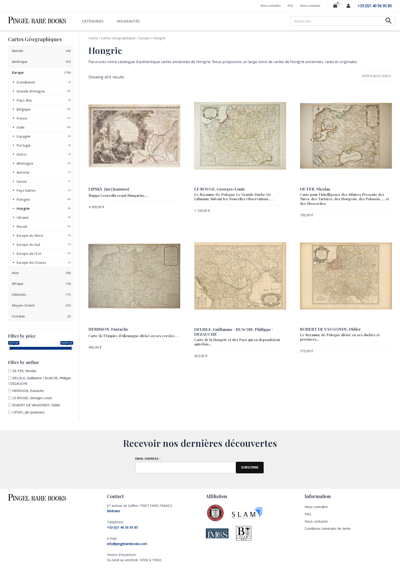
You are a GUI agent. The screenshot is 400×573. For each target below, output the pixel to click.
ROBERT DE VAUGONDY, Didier (36, 405)
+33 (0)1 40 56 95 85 (375, 5)
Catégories (92, 21)
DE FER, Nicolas (24, 371)
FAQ (290, 6)
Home (93, 38)
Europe (144, 38)
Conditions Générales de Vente (328, 528)
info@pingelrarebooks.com (127, 544)
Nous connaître (271, 6)
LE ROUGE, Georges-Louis (32, 398)
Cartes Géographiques (118, 38)
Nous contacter (310, 6)
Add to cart (171, 207)
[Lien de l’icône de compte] (348, 6)
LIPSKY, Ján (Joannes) (28, 412)
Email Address (148, 459)
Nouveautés (128, 21)
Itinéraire (113, 511)
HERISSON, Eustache (28, 390)
